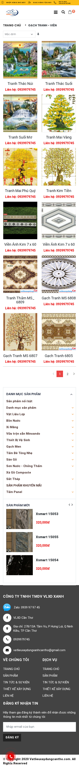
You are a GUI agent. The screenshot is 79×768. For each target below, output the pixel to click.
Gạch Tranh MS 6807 (20, 356)
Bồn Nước (13, 420)
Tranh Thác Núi (20, 83)
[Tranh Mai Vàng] (59, 113)
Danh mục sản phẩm (21, 408)
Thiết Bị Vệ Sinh (18, 440)
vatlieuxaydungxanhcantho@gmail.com (39, 650)
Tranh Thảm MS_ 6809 (20, 300)
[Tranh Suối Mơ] (20, 113)
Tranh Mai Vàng (59, 137)
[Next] (74, 374)
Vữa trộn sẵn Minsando (23, 433)
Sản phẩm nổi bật (19, 401)
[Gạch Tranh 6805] (59, 332)
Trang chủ (12, 25)
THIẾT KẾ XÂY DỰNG (17, 689)
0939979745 (21, 639)
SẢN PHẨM (10, 675)
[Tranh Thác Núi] (20, 59)
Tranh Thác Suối (58, 83)
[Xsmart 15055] (19, 542)
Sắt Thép (13, 479)
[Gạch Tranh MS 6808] (59, 274)
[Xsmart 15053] (19, 519)
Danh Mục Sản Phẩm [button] (23, 394)
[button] (63, 12)
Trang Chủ (11, 669)
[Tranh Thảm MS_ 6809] (20, 274)
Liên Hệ (8, 696)
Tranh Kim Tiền (58, 191)
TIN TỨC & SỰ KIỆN (16, 682)
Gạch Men (13, 446)
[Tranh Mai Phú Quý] (20, 167)
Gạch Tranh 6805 (59, 356)
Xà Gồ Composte (18, 472)
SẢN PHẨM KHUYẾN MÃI (24, 485)
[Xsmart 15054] (19, 565)
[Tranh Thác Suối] (59, 59)
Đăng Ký (12, 737)
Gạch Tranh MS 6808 (59, 298)
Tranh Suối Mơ (20, 137)
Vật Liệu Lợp (15, 414)
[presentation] (69, 505)
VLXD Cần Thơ (23, 618)
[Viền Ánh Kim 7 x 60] (20, 220)
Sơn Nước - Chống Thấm (24, 466)
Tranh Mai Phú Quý (20, 191)
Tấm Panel (14, 492)
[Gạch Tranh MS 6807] (20, 332)
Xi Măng (12, 427)
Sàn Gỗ (11, 459)
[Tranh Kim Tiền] (59, 167)
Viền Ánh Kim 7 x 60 (20, 244)
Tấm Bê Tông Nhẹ (19, 453)
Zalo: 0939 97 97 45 (27, 607)
